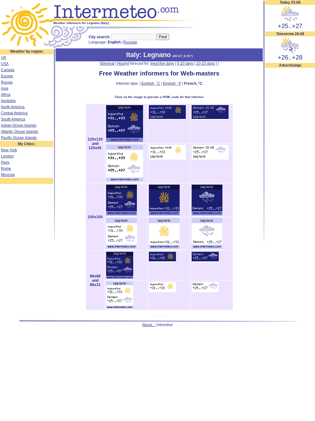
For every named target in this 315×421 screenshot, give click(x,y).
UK (3, 57)
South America (13, 119)
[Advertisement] (290, 160)
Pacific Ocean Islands (19, 138)
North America (13, 107)
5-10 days (185, 63)
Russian (130, 42)
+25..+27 (290, 25)
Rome (6, 168)
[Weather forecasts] (125, 20)
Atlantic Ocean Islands (19, 131)
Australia (8, 101)
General (107, 63)
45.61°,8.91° (182, 56)
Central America (14, 113)
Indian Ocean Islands (18, 125)
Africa (5, 94)
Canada (7, 70)
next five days (162, 63)
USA (5, 64)
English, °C (151, 83)
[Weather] (26, 47)
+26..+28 (290, 57)
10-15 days (205, 63)
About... (148, 325)
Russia (7, 82)
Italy (132, 55)
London (7, 156)
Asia (4, 88)
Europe (7, 76)
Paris (5, 162)
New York (9, 150)
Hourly (122, 63)
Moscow (8, 175)
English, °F (172, 83)
